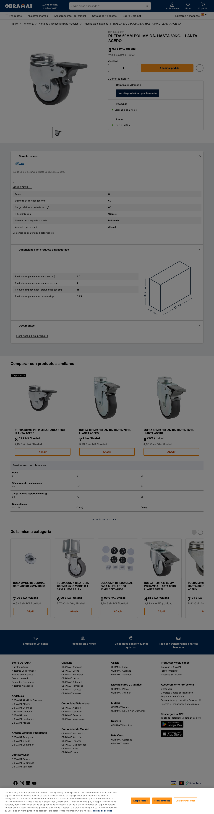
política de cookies (102, 810)
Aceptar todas (140, 800)
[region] (107, 801)
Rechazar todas (162, 800)
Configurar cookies (185, 800)
